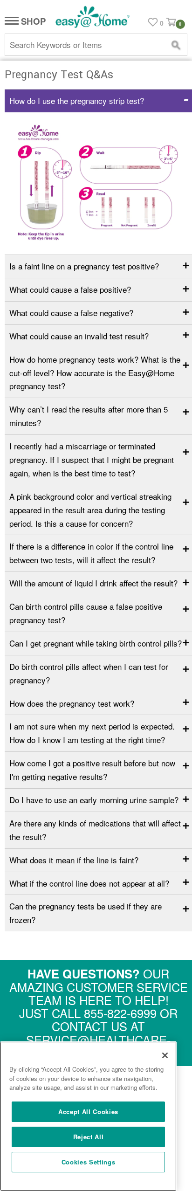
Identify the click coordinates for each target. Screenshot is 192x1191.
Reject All (88, 1136)
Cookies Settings (89, 1161)
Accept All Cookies (88, 1111)
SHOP (32, 22)
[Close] (165, 1055)
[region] (88, 1116)
